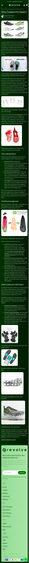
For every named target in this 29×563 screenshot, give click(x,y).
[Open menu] (2, 5)
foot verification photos (13, 254)
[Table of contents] (25, 559)
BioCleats (19, 114)
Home (2, 9)
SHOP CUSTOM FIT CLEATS (8, 440)
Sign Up (22, 472)
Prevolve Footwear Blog (10, 9)
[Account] (24, 5)
